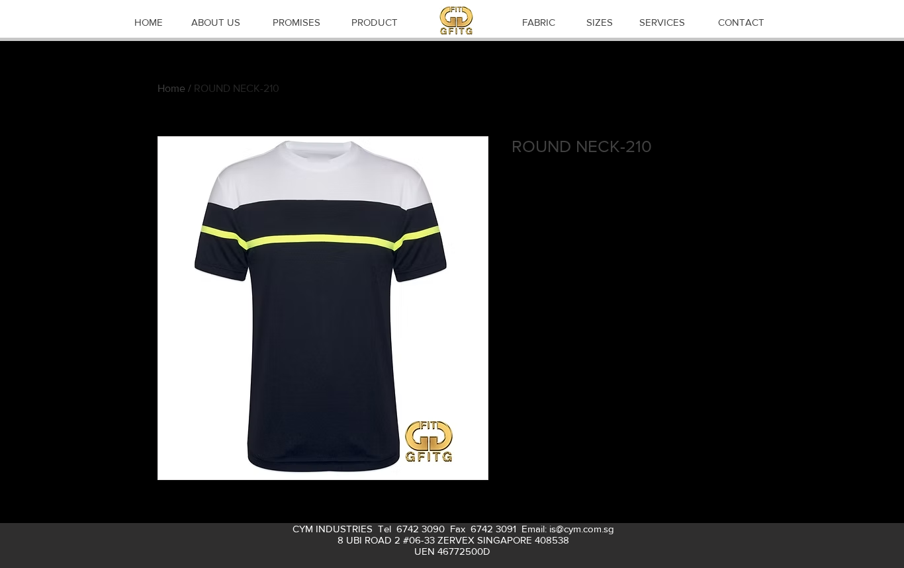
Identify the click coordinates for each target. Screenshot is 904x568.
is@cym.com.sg (581, 528)
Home (171, 88)
